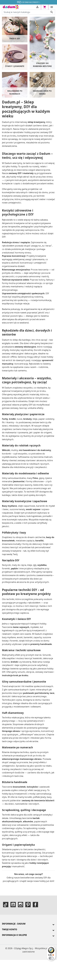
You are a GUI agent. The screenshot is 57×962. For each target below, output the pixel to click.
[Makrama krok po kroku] (42, 84)
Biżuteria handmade (14, 782)
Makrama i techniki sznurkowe (21, 650)
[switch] (51, 958)
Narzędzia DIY (10, 560)
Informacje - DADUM (13, 923)
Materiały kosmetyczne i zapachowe (24, 501)
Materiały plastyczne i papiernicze (23, 414)
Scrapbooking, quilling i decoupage (24, 810)
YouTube (13, 904)
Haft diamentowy (13, 713)
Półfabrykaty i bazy (14, 532)
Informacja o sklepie (14, 935)
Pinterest (28, 904)
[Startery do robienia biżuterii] (42, 42)
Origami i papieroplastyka (18, 844)
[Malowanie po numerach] (14, 84)
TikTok (5, 904)
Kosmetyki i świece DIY (16, 619)
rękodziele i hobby (21, 132)
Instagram (20, 904)
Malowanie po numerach (17, 747)
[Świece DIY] (14, 29)
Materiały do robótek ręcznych (21, 445)
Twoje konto (9, 929)
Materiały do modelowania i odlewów (25, 473)
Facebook (35, 904)
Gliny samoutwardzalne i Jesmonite (24, 681)
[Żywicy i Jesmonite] (14, 56)
